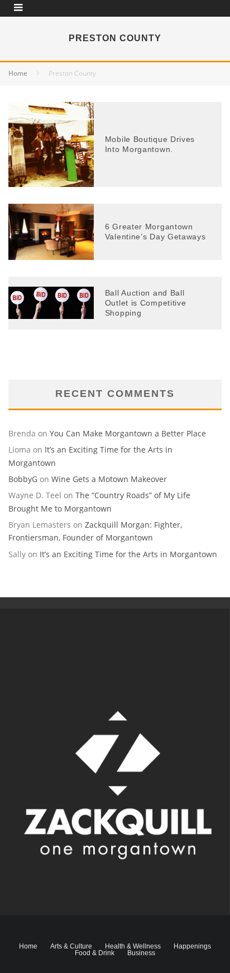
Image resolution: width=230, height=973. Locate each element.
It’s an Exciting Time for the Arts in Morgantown (128, 554)
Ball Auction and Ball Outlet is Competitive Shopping (145, 302)
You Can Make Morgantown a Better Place (128, 433)
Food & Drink (94, 953)
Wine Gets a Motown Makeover (109, 479)
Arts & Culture (71, 946)
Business (141, 953)
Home (28, 946)
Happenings (192, 946)
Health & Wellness (133, 946)
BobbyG (22, 479)
